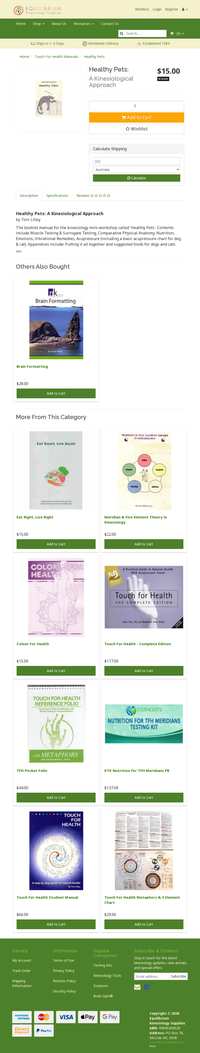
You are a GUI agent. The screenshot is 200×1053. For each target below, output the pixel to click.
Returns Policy (64, 981)
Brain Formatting (32, 366)
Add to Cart (138, 117)
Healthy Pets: (94, 56)
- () (177, 33)
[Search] (121, 33)
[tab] (29, 195)
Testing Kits (102, 965)
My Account (21, 960)
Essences (100, 985)
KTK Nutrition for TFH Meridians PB (136, 770)
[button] (136, 129)
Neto (153, 1046)
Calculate (138, 178)
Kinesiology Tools (107, 975)
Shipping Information (21, 983)
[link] (147, 986)
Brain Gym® (103, 996)
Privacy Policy (63, 970)
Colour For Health (33, 643)
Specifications (57, 195)
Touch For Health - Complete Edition (137, 643)
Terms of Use (63, 960)
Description (29, 195)
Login (157, 9)
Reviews (83, 195)
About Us (59, 23)
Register (171, 9)
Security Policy (64, 991)
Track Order (21, 970)
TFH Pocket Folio (32, 770)
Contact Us (110, 23)
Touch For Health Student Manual (47, 897)
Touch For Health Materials (56, 56)
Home (21, 23)
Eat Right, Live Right (35, 517)
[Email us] (137, 986)
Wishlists (142, 9)
